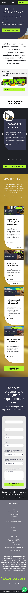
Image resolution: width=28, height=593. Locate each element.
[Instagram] (9, 583)
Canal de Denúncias (14, 524)
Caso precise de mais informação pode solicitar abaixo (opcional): (13, 469)
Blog (14, 509)
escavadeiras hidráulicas (8, 562)
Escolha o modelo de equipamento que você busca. (13, 460)
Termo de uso (14, 516)
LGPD (14, 519)
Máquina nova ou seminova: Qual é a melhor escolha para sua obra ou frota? (13, 222)
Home (14, 506)
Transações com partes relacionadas (14, 521)
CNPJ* (5, 434)
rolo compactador (16, 566)
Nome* (6, 419)
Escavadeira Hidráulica (13, 125)
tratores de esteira (7, 564)
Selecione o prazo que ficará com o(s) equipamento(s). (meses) (13, 451)
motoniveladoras (18, 564)
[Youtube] (18, 583)
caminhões (13, 568)
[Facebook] (12, 583)
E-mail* (6, 442)
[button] (13, 2)
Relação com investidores (14, 511)
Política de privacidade (14, 514)
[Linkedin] (15, 583)
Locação (14, 530)
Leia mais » (10, 243)
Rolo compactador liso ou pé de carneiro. (14, 340)
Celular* (6, 427)
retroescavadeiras (21, 562)
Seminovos (14, 533)
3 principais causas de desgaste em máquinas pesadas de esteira (14, 302)
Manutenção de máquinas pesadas (12, 264)
